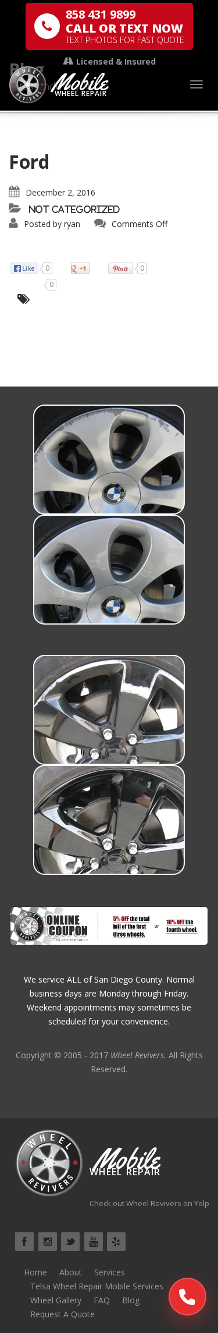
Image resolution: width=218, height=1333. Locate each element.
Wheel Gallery (55, 1300)
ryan (72, 223)
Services (109, 1272)
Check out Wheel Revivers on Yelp (149, 1203)
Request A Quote (62, 1314)
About (70, 1272)
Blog (131, 1300)
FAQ (102, 1300)
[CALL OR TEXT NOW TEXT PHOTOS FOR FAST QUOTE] (187, 1297)
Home (35, 1272)
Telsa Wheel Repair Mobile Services (96, 1286)
